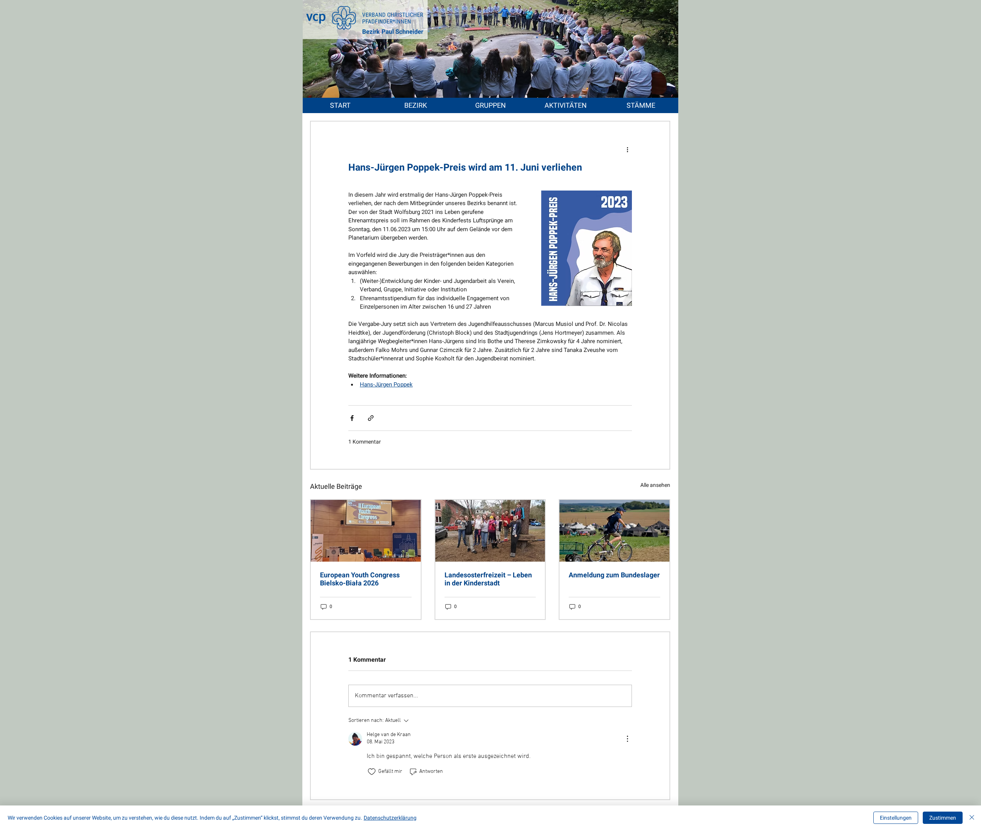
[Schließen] (971, 818)
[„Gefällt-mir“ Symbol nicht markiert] (372, 771)
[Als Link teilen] (370, 418)
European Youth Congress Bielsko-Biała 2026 (360, 579)
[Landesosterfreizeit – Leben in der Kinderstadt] (490, 531)
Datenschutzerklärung (390, 818)
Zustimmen (942, 818)
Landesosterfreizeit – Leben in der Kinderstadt (488, 579)
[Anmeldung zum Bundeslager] (614, 531)
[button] (415, 105)
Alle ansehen (655, 485)
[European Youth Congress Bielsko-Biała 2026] (366, 531)
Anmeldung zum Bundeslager (614, 575)
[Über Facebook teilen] (352, 418)
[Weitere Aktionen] (627, 149)
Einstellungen (896, 818)
